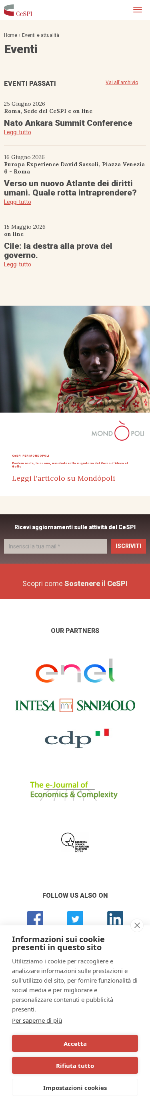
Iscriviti (128, 546)
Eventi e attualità (40, 35)
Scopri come (75, 583)
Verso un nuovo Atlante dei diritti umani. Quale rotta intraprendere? (70, 188)
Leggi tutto (17, 132)
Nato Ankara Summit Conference (68, 123)
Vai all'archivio (122, 82)
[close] (137, 925)
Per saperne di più (37, 1020)
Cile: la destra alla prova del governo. (58, 250)
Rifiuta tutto (75, 1066)
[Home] (18, 10)
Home (10, 35)
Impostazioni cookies (75, 1088)
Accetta (75, 1044)
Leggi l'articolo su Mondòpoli (63, 478)
